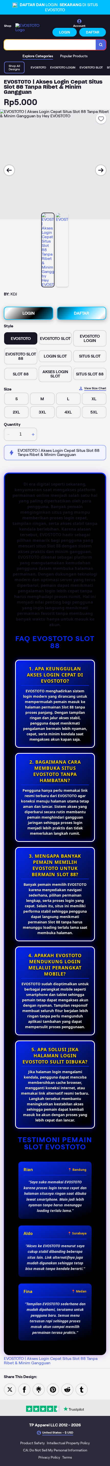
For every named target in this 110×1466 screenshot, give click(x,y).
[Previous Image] (9, 170)
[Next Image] (101, 170)
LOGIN (64, 32)
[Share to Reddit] (67, 1389)
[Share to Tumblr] (81, 1389)
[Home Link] (32, 27)
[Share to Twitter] (10, 1389)
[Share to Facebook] (24, 1389)
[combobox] (50, 45)
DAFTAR (92, 32)
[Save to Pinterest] (53, 1389)
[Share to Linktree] (38, 1389)
